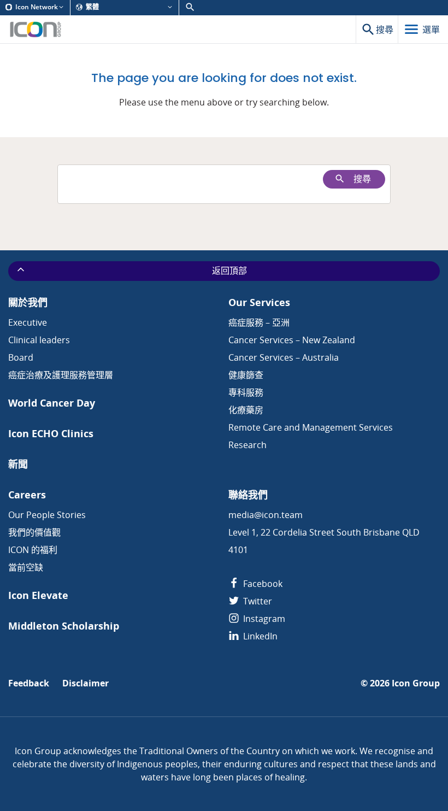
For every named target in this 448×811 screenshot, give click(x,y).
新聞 (18, 464)
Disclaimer (85, 683)
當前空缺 (25, 567)
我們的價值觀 (34, 532)
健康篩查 (245, 375)
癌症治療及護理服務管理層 (60, 375)
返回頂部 (229, 271)
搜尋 (362, 179)
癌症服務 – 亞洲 (259, 322)
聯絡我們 (248, 495)
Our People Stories (47, 515)
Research (247, 445)
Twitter (256, 601)
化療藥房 (245, 410)
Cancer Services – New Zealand (291, 340)
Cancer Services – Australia (283, 357)
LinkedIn (259, 636)
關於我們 (28, 302)
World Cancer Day (51, 403)
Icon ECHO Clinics (50, 433)
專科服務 (245, 392)
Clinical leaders (39, 340)
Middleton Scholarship (63, 626)
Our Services (259, 302)
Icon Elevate (38, 595)
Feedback (28, 683)
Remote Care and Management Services (310, 427)
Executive (27, 322)
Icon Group (416, 683)
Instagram (263, 619)
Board (20, 357)
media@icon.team (265, 515)
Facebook (261, 584)
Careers (27, 495)
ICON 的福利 (32, 550)
